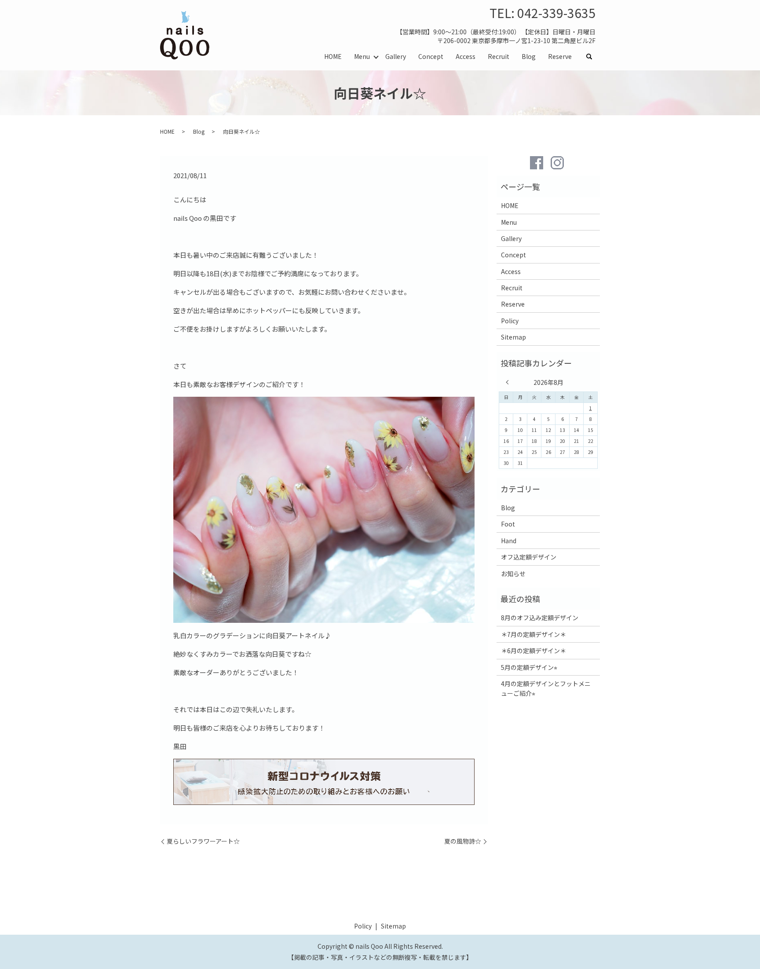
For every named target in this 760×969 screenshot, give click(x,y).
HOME (333, 56)
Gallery (395, 56)
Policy (510, 320)
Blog (529, 56)
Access (465, 56)
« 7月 (509, 382)
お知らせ (513, 573)
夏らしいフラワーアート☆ (203, 841)
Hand (508, 540)
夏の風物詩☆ (462, 841)
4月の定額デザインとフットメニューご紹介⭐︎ (546, 688)
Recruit (498, 56)
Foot (508, 523)
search (592, 56)
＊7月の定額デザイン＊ (533, 634)
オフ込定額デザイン (528, 556)
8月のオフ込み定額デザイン (539, 617)
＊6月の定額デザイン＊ (533, 650)
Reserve (560, 56)
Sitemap (513, 337)
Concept (430, 56)
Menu (362, 56)
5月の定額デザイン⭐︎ (529, 667)
